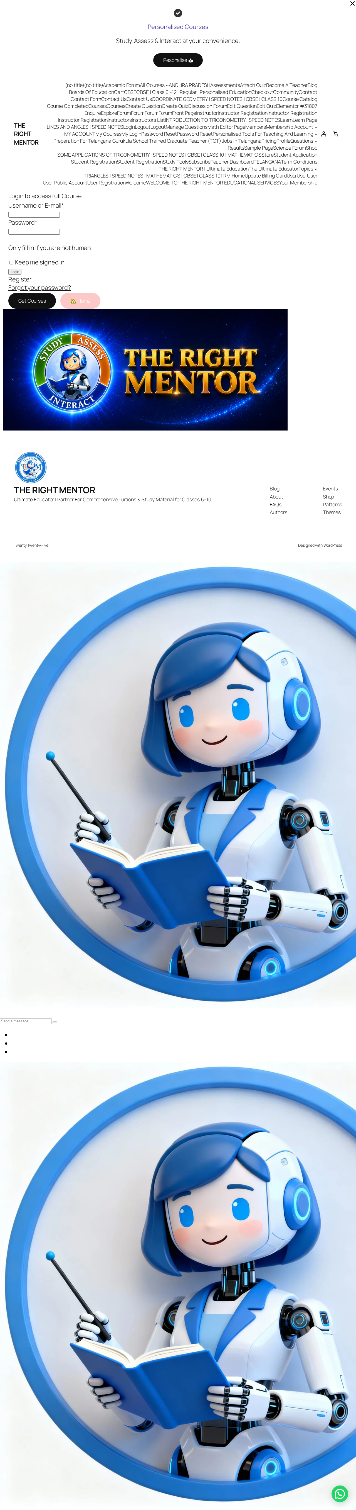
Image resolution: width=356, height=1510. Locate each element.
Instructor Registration (243, 113)
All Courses (152, 85)
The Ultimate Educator (273, 168)
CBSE (130, 92)
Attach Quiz (253, 85)
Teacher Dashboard (232, 161)
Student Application (295, 154)
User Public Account (65, 182)
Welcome (136, 182)
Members (255, 126)
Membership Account (289, 126)
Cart (119, 92)
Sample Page (258, 147)
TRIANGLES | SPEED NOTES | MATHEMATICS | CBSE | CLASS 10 (152, 175)
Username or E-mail (36, 205)
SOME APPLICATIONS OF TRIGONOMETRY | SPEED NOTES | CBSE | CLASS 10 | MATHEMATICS (159, 154)
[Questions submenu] (315, 140)
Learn (286, 119)
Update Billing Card (266, 175)
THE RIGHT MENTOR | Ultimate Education (204, 168)
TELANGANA (267, 161)
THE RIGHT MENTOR (26, 134)
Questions (301, 140)
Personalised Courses (178, 27)
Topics (305, 168)
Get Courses (32, 300)
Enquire (93, 113)
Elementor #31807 (296, 106)
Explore (109, 113)
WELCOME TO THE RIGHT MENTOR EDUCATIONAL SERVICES (212, 182)
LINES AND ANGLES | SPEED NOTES (85, 126)
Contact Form (86, 99)
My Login (131, 133)
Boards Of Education (91, 92)
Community (286, 92)
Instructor (207, 113)
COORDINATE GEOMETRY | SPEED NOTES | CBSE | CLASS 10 (217, 99)
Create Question (143, 106)
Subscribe (200, 161)
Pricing (268, 140)
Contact (308, 92)
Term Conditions (299, 161)
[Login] (323, 134)
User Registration (106, 182)
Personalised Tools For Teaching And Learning (263, 133)
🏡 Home (80, 300)
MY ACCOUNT (79, 133)
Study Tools (176, 161)
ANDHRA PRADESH (189, 85)
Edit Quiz (266, 106)
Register (20, 279)
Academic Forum (121, 85)
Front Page (184, 113)
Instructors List (148, 119)
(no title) (74, 85)
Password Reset (159, 133)
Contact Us (114, 99)
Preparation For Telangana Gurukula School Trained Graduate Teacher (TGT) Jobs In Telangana (157, 140)
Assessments (225, 85)
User (292, 175)
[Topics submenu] (315, 168)
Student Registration (94, 161)
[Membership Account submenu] (315, 126)
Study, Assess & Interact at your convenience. (178, 41)
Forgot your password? (39, 287)
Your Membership (298, 182)
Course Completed (67, 106)
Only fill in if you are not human (49, 248)
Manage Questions (186, 126)
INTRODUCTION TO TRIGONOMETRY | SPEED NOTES (222, 119)
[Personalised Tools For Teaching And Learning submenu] (315, 133)
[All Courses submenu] (167, 85)
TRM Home (232, 175)
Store (267, 154)
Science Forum (289, 147)
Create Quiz (175, 106)
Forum (124, 113)
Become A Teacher (287, 85)
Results (236, 147)
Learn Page (305, 119)
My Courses (108, 133)
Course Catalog (300, 99)
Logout (142, 126)
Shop (311, 147)
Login (129, 126)
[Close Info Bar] (352, 4)
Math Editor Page (226, 126)
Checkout (262, 92)
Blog (312, 85)
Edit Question (242, 106)
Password (22, 222)
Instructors (120, 119)
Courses (97, 106)
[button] (340, 1493)
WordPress (332, 545)
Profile (283, 140)
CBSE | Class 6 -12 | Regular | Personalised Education (193, 92)
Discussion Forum (207, 106)
